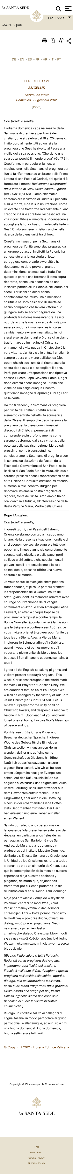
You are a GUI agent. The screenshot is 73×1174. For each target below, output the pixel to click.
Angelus (9, 25)
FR (37, 59)
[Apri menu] (68, 8)
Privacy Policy (36, 1163)
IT (52, 59)
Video (36, 107)
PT (59, 59)
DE (14, 59)
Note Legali (36, 1152)
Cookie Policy (36, 1158)
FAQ (36, 1147)
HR (45, 59)
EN (22, 59)
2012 (19, 25)
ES (30, 59)
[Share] (69, 41)
